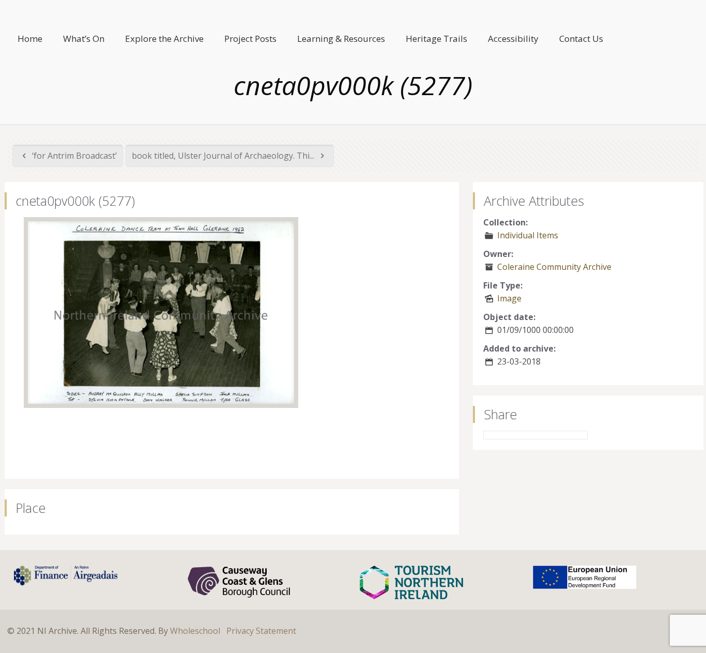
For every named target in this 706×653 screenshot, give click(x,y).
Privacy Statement (261, 630)
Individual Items (527, 235)
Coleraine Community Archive (554, 266)
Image (509, 298)
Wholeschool (195, 630)
